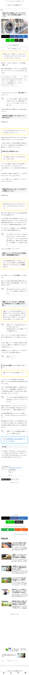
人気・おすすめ (16, 479)
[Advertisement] (14, 498)
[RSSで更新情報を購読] (11, 475)
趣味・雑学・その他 (6, 479)
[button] (19, 40)
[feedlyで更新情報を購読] (9, 475)
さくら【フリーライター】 (15, 467)
